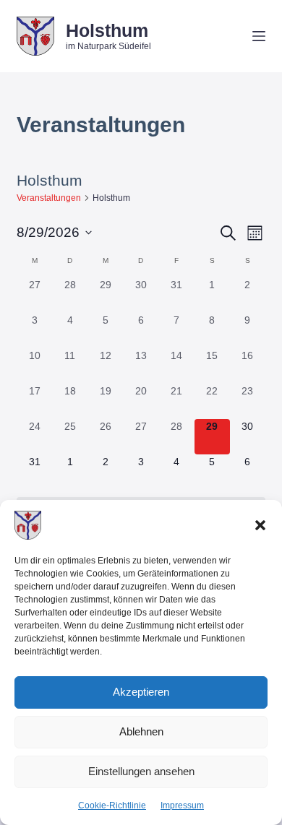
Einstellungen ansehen (141, 771)
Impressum (182, 805)
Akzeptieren (141, 692)
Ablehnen (141, 731)
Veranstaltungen (49, 198)
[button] (260, 525)
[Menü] (258, 36)
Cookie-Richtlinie (112, 805)
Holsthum (107, 30)
